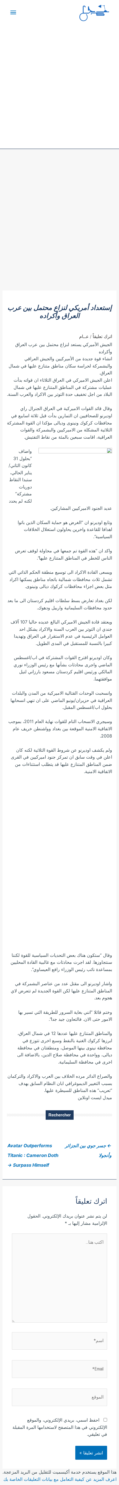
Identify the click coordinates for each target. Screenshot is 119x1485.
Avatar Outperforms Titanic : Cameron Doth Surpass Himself (32, 1147)
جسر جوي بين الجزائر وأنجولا (88, 1147)
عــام (84, 336)
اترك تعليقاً (102, 336)
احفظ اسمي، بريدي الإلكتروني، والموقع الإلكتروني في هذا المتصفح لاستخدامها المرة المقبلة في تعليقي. (59, 1427)
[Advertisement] (59, 228)
